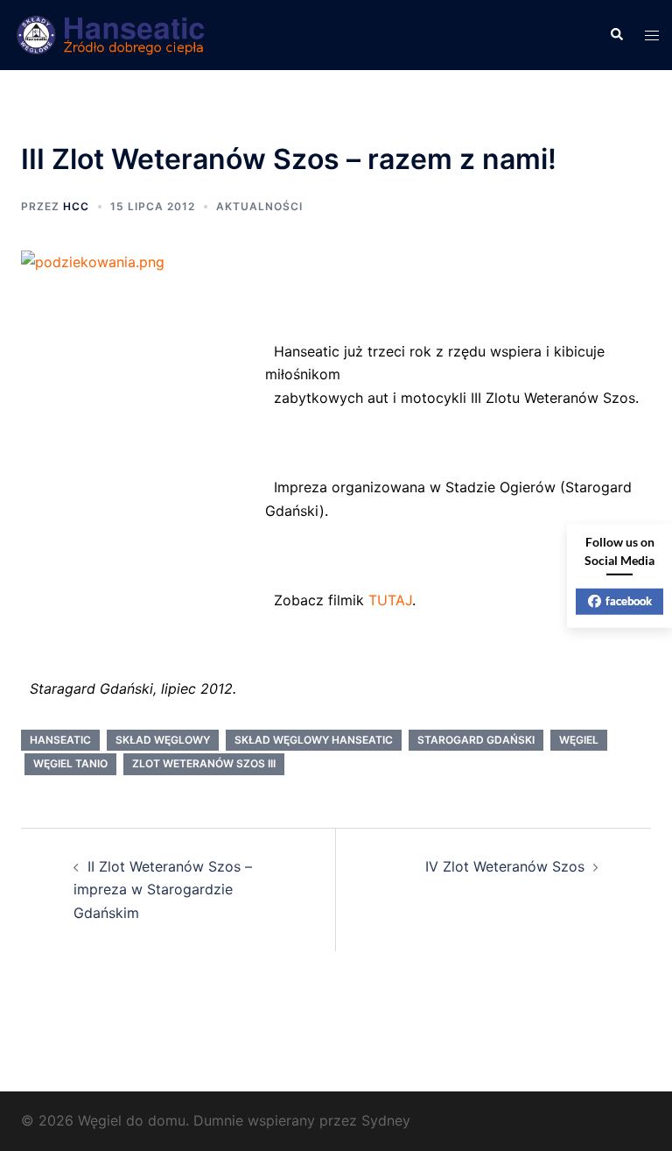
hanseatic (60, 739)
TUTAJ (390, 600)
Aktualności (259, 206)
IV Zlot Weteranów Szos (504, 866)
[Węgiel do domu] (112, 33)
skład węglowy (163, 739)
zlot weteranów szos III (204, 763)
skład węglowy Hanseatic (313, 739)
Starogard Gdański (476, 739)
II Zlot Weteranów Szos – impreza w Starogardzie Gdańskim (163, 890)
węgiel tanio (70, 763)
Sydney (385, 1120)
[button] (616, 35)
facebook (629, 601)
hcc (76, 206)
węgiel (578, 739)
